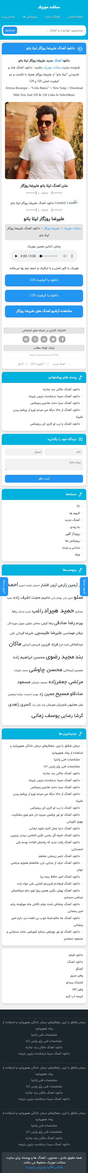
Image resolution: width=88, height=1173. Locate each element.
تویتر (53, 339)
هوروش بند (49, 705)
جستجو (10, 30)
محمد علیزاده (21, 670)
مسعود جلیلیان (39, 682)
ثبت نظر (44, 478)
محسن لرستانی (73, 670)
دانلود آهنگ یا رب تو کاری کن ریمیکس (55, 424)
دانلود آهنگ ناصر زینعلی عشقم (59, 856)
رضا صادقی (64, 623)
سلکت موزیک (52, 68)
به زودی (75, 527)
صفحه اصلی (75, 17)
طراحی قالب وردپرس (49, 1167)
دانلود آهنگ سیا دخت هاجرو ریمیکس (55, 403)
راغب (37, 611)
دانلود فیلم (76, 955)
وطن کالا (77, 989)
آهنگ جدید (52, 17)
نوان (80, 705)
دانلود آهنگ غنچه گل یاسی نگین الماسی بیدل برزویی (45, 835)
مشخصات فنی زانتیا (67, 759)
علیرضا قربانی (25, 633)
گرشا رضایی (72, 716)
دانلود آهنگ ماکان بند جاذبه (61, 389)
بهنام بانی (56, 598)
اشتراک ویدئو (74, 982)
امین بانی (68, 598)
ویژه (77, 554)
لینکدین (44, 339)
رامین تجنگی (24, 611)
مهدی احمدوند (31, 694)
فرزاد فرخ (64, 645)
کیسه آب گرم (74, 996)
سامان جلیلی (32, 623)
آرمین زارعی (68, 585)
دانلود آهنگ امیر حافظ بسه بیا (60, 877)
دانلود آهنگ (75, 962)
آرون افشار (49, 585)
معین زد (46, 694)
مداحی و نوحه (71, 548)
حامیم (46, 597)
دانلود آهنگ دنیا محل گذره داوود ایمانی (54, 828)
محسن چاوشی (45, 670)
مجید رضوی (60, 657)
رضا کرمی (47, 623)
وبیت (29, 1167)
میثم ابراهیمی (15, 694)
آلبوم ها (74, 513)
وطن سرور (76, 976)
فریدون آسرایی (31, 645)
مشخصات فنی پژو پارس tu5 (62, 766)
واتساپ (35, 339)
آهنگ (57, 61)
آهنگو (79, 969)
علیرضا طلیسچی (48, 633)
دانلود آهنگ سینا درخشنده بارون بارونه (54, 396)
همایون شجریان (66, 704)
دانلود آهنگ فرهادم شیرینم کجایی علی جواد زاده (48, 884)
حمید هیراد (59, 610)
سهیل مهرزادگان (15, 623)
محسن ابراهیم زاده (29, 657)
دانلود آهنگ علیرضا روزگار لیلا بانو (50, 48)
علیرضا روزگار (52, 228)
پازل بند (36, 705)
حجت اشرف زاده (27, 597)
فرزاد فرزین (49, 644)
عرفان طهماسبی (73, 633)
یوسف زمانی (45, 715)
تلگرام (26, 339)
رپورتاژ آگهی (72, 534)
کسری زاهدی (19, 705)
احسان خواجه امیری (29, 585)
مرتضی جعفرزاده (66, 681)
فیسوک (62, 339)
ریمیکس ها (30, 17)
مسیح (62, 694)
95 (78, 506)
